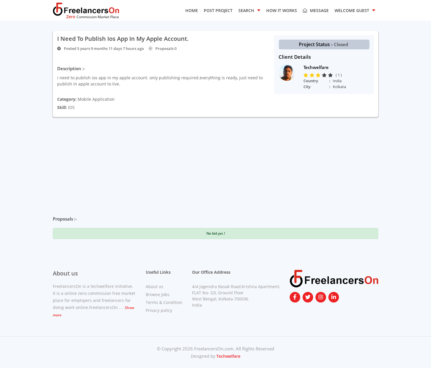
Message (319, 10)
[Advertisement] (215, 161)
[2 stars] (313, 75)
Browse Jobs (157, 294)
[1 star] (306, 75)
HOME (191, 10)
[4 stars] (325, 75)
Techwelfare (227, 356)
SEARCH (246, 10)
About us (154, 286)
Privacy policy (159, 310)
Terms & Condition (164, 302)
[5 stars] (331, 75)
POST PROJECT (218, 10)
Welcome (352, 10)
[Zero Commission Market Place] (86, 9)
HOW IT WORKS (281, 10)
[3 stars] (319, 75)
